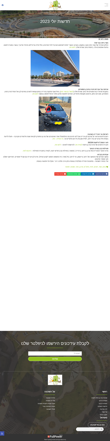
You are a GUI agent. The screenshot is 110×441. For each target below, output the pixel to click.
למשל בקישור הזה (67, 91)
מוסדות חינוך (103, 400)
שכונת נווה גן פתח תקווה (99, 398)
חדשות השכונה (102, 406)
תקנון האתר (103, 415)
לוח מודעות (103, 409)
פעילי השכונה (50, 409)
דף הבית (61, 35)
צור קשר (104, 412)
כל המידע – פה (58, 139)
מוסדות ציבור (103, 403)
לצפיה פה (78, 145)
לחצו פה (72, 47)
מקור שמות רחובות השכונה (46, 403)
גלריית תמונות (50, 400)
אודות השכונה (50, 398)
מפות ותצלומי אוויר (49, 406)
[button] (2, 433)
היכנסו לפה (27, 151)
